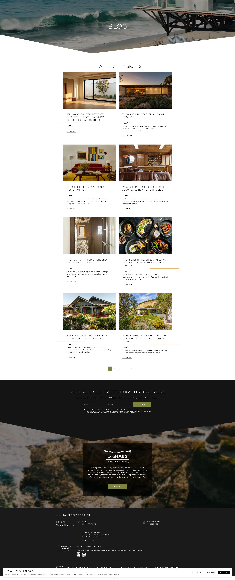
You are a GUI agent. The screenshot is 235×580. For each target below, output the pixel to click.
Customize (211, 572)
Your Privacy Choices (117, 578)
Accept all (224, 572)
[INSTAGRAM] (172, 567)
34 (125, 369)
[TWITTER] (162, 567)
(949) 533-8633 (152, 524)
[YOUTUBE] (167, 567)
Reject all (198, 572)
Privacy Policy (130, 412)
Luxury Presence (103, 567)
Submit (142, 404)
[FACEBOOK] (157, 567)
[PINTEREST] (177, 567)
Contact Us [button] (118, 486)
